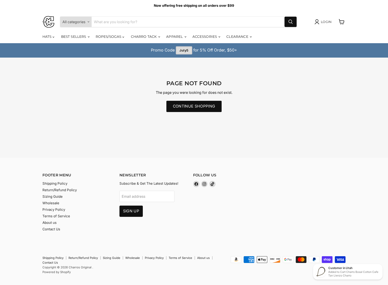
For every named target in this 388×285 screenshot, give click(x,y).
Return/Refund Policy (59, 190)
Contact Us (51, 229)
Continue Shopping (194, 106)
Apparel (175, 36)
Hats (47, 36)
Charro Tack (144, 36)
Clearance (237, 36)
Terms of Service (56, 216)
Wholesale (50, 203)
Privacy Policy (53, 209)
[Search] (290, 22)
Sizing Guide (52, 196)
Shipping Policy (54, 183)
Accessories (205, 36)
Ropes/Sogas (109, 36)
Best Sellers (74, 36)
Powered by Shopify (56, 272)
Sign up (131, 211)
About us (49, 222)
